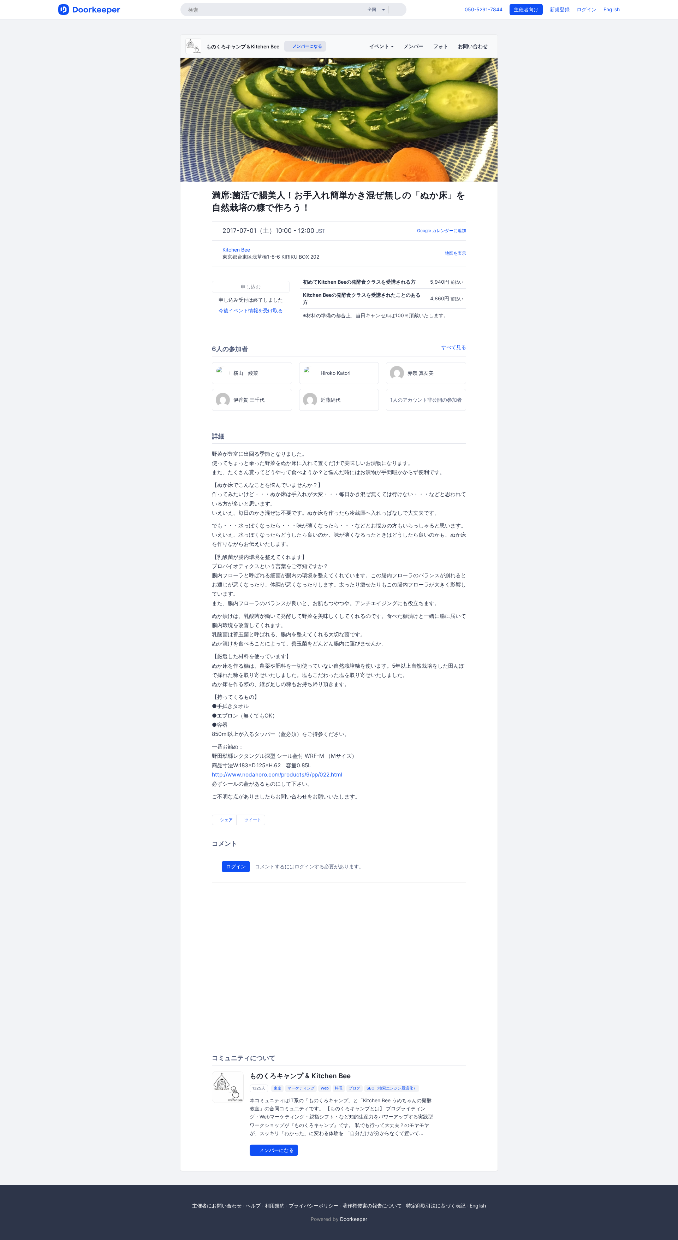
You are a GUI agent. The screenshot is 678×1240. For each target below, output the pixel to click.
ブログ (354, 1088)
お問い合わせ (473, 46)
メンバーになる (306, 46)
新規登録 (560, 9)
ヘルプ (253, 1206)
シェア (226, 819)
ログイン (586, 9)
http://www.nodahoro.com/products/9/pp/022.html (277, 774)
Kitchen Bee (236, 250)
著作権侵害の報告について (372, 1206)
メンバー (413, 46)
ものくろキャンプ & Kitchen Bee (242, 46)
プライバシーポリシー (313, 1206)
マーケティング (301, 1088)
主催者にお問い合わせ (217, 1206)
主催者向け (526, 9)
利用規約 (275, 1206)
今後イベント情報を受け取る (251, 310)
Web (325, 1088)
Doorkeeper (353, 1219)
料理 (339, 1088)
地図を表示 (455, 253)
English (611, 9)
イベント (379, 46)
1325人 (258, 1088)
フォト (440, 46)
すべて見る (453, 347)
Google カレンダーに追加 (441, 230)
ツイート (252, 819)
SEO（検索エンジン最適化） (392, 1088)
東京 (277, 1088)
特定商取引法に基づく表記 (435, 1206)
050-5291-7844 (483, 9)
